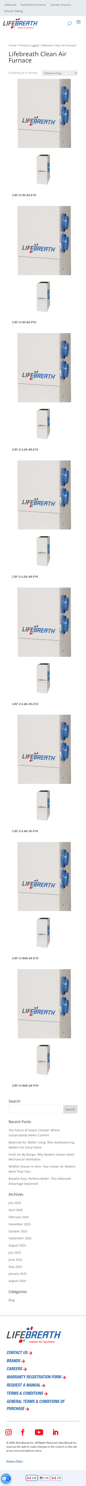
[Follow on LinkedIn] (55, 1432)
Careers (14, 1369)
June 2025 (15, 1260)
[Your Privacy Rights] (6, 1478)
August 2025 (17, 1245)
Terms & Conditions (24, 1394)
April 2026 (16, 1210)
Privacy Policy (14, 1461)
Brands (13, 1361)
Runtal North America (33, 5)
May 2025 (15, 1267)
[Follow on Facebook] (22, 1432)
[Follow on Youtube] (39, 1432)
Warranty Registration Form (33, 1377)
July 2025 (15, 1252)
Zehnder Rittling (13, 11)
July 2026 (15, 1203)
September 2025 (20, 1238)
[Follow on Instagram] (8, 1432)
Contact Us (16, 1353)
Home (12, 45)
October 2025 (18, 1231)
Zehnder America (61, 5)
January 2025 (18, 1274)
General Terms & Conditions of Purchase (35, 1405)
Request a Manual (23, 1386)
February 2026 (19, 1217)
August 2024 (17, 1281)
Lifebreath (10, 5)
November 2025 (20, 1224)
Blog (12, 1300)
